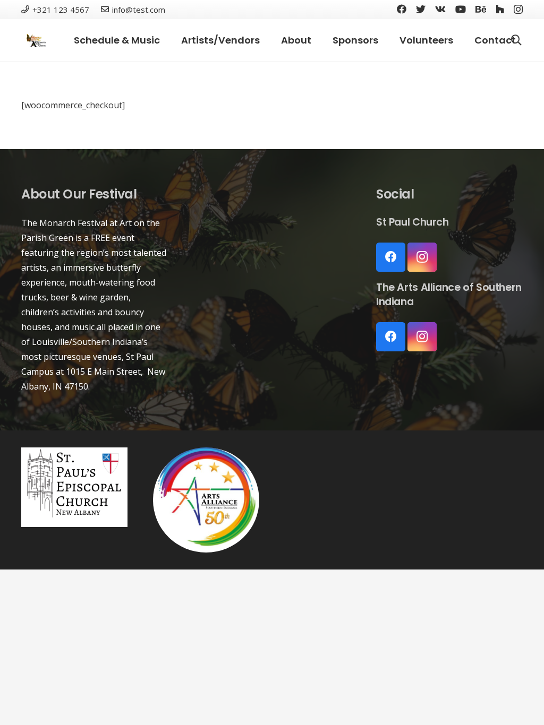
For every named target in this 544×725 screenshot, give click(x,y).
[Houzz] (500, 9)
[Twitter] (421, 9)
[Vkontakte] (440, 9)
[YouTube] (460, 9)
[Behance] (480, 9)
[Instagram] (518, 9)
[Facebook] (401, 9)
